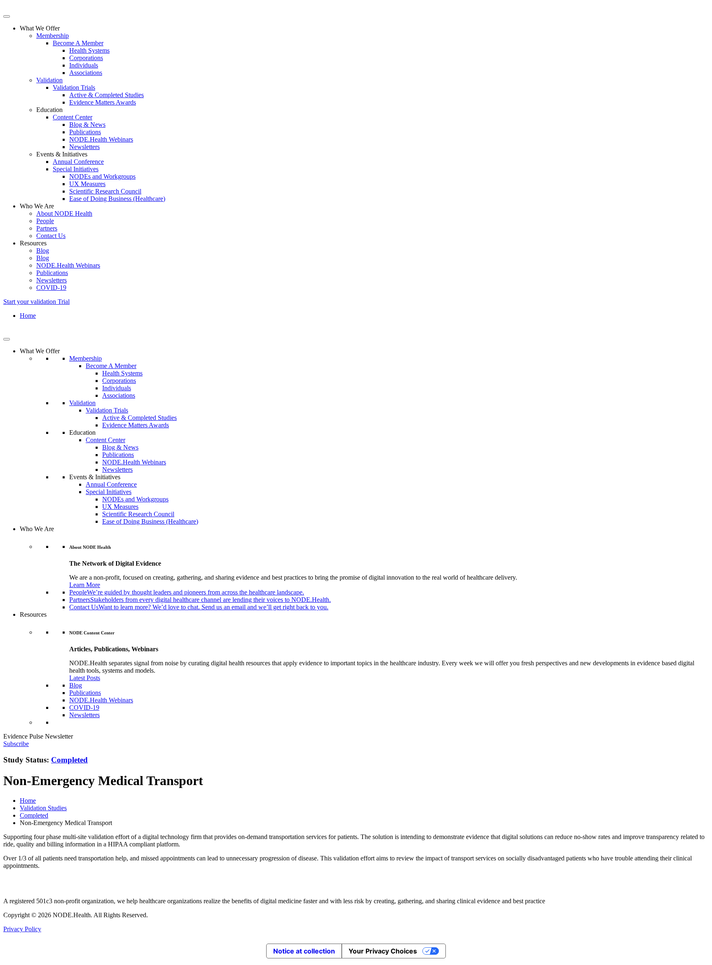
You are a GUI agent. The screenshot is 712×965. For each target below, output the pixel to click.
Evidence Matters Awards (102, 102)
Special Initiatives (75, 168)
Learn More (84, 584)
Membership (52, 35)
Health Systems (89, 50)
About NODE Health (64, 213)
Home (28, 315)
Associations (85, 72)
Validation (49, 80)
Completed (69, 759)
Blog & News (87, 124)
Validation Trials (74, 87)
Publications (85, 131)
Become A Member (78, 43)
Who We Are (37, 528)
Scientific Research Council (105, 191)
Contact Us (51, 235)
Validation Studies (43, 807)
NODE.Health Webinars (101, 139)
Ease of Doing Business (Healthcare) (117, 198)
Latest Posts (84, 677)
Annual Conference (78, 161)
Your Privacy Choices (383, 951)
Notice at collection (304, 951)
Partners (46, 228)
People (45, 220)
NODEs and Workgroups (102, 176)
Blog (42, 250)
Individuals (83, 65)
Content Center (72, 117)
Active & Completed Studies (106, 94)
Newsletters (84, 146)
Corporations (86, 57)
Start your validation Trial (36, 301)
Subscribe (16, 743)
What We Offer (40, 350)
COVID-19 (51, 287)
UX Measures (87, 183)
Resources (33, 614)
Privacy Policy (22, 928)
